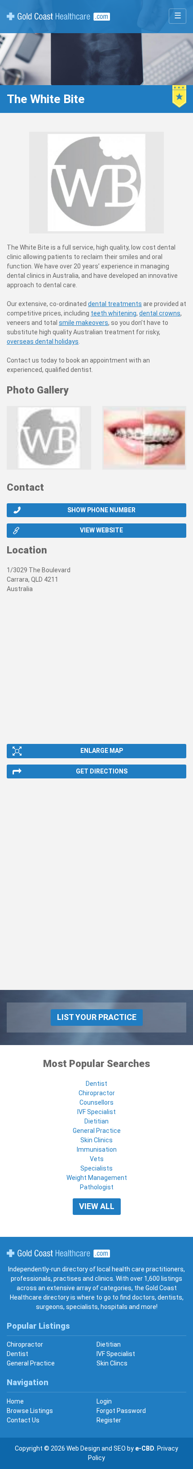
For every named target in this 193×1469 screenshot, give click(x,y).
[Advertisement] (96, 893)
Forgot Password (121, 1410)
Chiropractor (97, 1093)
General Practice (97, 1130)
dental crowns (159, 313)
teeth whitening (113, 313)
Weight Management (96, 1177)
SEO (120, 1448)
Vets (97, 1158)
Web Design (83, 1448)
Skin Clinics (96, 1140)
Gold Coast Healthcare (58, 1253)
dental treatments (115, 303)
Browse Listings (30, 1410)
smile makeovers (83, 322)
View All (96, 1206)
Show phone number (101, 510)
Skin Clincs (111, 1363)
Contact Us (23, 1420)
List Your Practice (96, 1017)
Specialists (96, 1168)
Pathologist (97, 1187)
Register (108, 1420)
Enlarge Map (101, 750)
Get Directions (101, 771)
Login (104, 1401)
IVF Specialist (96, 1111)
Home (15, 1401)
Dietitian (96, 1121)
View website (101, 530)
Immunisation (97, 1149)
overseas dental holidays (43, 341)
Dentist (96, 1083)
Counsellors (96, 1102)
